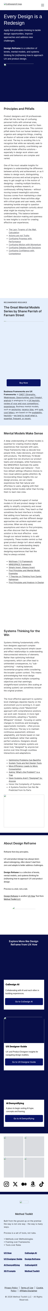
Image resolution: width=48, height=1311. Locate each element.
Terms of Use (27, 1287)
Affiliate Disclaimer (28, 1290)
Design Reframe (11, 896)
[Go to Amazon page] (32, 1184)
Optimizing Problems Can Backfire (25, 760)
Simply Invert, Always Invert (22, 567)
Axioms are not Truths (19, 235)
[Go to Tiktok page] (41, 1184)
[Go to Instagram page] (6, 1184)
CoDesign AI (31, 1253)
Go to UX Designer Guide (24, 1062)
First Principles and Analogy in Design (26, 582)
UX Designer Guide (13, 1259)
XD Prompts (10, 1271)
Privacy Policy (11, 1287)
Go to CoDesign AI (24, 1001)
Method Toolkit (32, 1271)
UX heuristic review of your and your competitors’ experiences (22, 403)
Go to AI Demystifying (24, 1118)
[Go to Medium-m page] (24, 1184)
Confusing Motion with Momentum (25, 244)
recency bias (28, 409)
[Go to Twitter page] (15, 1184)
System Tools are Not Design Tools (25, 763)
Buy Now (23, 383)
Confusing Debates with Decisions (25, 247)
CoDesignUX (31, 1265)
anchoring (16, 409)
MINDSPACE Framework (20, 564)
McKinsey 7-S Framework (21, 561)
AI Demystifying (12, 1265)
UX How (31, 896)
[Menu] (42, 5)
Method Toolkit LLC (12, 899)
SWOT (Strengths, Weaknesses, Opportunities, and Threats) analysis (23, 397)
